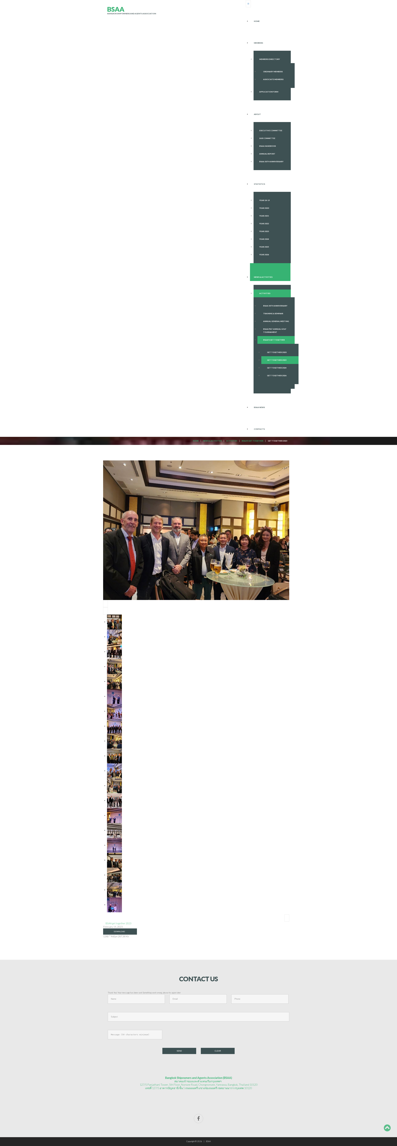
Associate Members (273, 79)
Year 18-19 (264, 200)
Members (258, 43)
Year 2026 (264, 254)
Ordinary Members (273, 71)
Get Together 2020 (276, 352)
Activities (264, 293)
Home (257, 21)
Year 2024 (264, 239)
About (257, 114)
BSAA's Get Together (274, 340)
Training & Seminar (273, 313)
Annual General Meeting (276, 321)
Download (119, 931)
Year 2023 (264, 231)
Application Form (268, 92)
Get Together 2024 (276, 368)
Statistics (259, 184)
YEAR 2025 (264, 247)
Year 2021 (264, 216)
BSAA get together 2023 (118, 923)
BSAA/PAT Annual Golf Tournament (274, 330)
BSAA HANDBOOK (267, 146)
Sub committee (267, 138)
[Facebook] (198, 1118)
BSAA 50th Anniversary (271, 161)
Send (179, 1051)
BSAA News (259, 407)
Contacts (259, 429)
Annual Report (267, 154)
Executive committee (270, 130)
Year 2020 (264, 208)
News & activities (263, 277)
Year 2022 (264, 223)
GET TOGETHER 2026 (276, 375)
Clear (218, 1051)
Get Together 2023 (276, 360)
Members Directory (269, 59)
